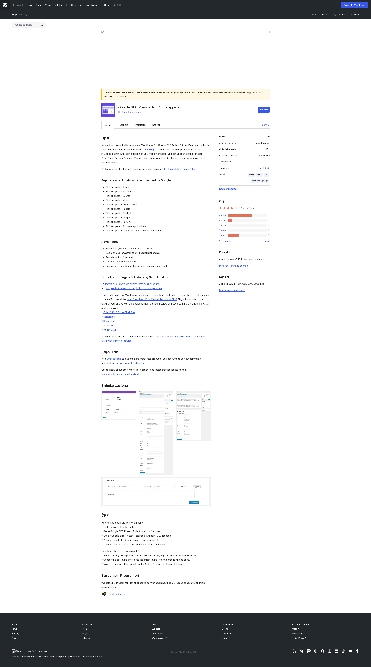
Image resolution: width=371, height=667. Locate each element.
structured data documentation (179, 169)
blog (266, 175)
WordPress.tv (159, 638)
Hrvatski (43, 651)
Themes (86, 629)
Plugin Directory (19, 14)
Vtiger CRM (109, 329)
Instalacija (140, 124)
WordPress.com (301, 624)
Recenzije (123, 124)
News (14, 629)
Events (225, 629)
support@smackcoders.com (130, 363)
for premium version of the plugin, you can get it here (134, 288)
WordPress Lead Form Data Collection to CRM (152, 299)
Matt (295, 629)
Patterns (86, 638)
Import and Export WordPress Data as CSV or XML (132, 283)
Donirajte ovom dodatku (232, 290)
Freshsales (109, 325)
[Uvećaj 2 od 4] (169, 394)
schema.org (147, 149)
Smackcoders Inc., (132, 112)
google (265, 181)
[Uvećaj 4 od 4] (206, 480)
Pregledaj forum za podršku (233, 265)
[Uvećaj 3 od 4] (206, 394)
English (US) (264, 168)
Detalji (107, 124)
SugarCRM (109, 321)
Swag (226, 638)
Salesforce (109, 316)
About (14, 624)
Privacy (15, 638)
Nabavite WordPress (354, 5)
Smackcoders (114, 358)
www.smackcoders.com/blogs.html (120, 374)
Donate (227, 633)
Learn (154, 624)
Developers (157, 633)
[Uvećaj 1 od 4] (132, 394)
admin (251, 175)
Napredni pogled (228, 188)
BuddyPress (299, 638)
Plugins (85, 633)
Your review (225, 241)
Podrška (265, 124)
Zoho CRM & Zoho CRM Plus (119, 312)
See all (266, 241)
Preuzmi (263, 109)
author (259, 175)
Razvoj (156, 124)
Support (156, 629)
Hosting (15, 633)
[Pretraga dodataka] (42, 25)
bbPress (297, 633)
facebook (256, 181)
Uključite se (227, 624)
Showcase (87, 624)
